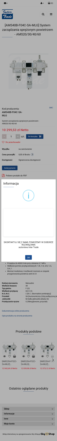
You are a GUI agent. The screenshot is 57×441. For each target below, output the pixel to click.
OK (28, 257)
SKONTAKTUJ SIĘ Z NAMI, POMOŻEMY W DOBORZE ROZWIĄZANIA (28, 243)
